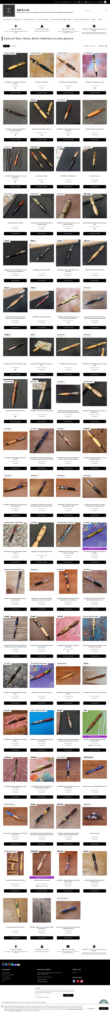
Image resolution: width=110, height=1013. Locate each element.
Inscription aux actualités (8, 974)
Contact (74, 2)
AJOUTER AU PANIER (15, 92)
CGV (3, 981)
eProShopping (42, 1002)
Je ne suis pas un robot (43, 997)
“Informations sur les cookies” (75, 1009)
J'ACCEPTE (103, 1008)
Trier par (85, 46)
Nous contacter (6, 977)
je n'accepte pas (91, 1008)
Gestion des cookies (42, 979)
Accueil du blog (6, 972)
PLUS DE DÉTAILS (94, 139)
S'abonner (68, 995)
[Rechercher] (106, 10)
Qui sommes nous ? (7, 979)
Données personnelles (42, 981)
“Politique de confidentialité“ (15, 1010)
